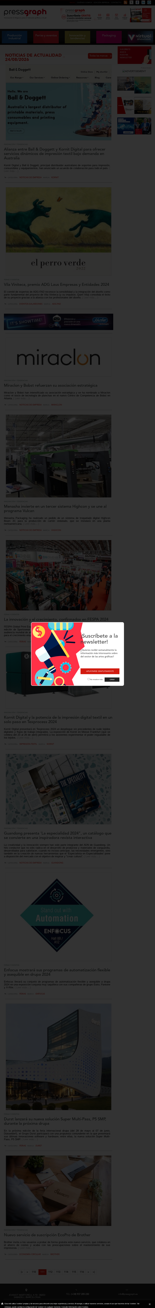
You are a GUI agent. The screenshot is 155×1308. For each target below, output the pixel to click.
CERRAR (112, 680)
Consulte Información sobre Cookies (74, 1307)
